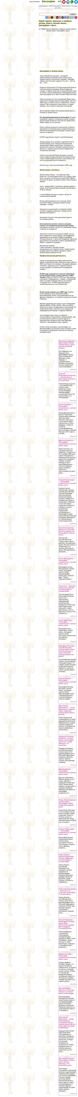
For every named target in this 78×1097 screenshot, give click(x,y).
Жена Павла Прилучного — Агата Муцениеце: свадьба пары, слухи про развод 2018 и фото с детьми (67, 710)
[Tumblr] (65, 17)
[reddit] (60, 17)
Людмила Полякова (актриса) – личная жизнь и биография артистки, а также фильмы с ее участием (66, 741)
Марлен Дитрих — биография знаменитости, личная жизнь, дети (67, 771)
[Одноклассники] (49, 17)
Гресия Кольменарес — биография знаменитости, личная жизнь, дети (67, 482)
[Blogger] (54, 17)
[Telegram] (73, 17)
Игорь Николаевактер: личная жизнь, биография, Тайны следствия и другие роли (67, 803)
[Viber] (68, 17)
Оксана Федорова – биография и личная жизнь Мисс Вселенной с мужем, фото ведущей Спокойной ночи (66, 924)
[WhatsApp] (70, 17)
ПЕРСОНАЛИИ (54, 6)
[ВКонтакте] (46, 17)
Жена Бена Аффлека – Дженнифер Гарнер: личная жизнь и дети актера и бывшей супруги (67, 344)
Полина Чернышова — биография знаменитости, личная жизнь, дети (67, 831)
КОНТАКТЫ (66, 6)
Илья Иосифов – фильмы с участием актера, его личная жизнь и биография (66, 990)
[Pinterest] (76, 17)
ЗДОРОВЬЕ (43, 6)
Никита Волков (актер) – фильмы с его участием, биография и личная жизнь (67, 891)
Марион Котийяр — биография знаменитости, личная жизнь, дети (67, 956)
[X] (52, 17)
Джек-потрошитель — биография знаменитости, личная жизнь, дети (67, 443)
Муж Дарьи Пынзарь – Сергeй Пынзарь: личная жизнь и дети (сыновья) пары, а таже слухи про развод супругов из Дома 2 (67, 651)
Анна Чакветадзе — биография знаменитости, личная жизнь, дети (67, 622)
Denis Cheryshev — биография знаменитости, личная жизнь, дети (67, 407)
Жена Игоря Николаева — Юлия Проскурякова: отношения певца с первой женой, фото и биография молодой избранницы (67, 1023)
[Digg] (57, 17)
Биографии (50, 1)
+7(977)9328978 (34, 1)
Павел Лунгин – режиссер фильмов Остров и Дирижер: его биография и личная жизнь (66, 858)
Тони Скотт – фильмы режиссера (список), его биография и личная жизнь (67, 588)
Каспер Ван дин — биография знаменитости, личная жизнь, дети (67, 681)
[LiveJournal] (62, 17)
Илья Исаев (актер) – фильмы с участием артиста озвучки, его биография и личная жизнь (67, 531)
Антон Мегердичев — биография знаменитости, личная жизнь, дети (67, 561)
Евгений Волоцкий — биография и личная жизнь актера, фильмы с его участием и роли (67, 1062)
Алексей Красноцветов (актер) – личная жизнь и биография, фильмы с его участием (67, 377)
